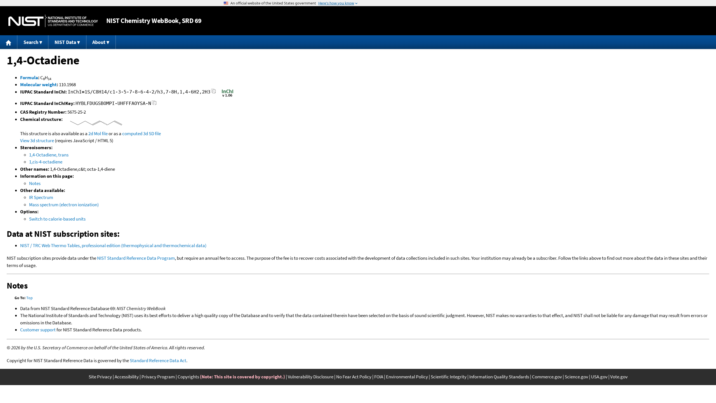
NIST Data (65, 42)
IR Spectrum (41, 197)
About (98, 42)
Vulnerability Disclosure (310, 377)
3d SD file (152, 133)
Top (29, 297)
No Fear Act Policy (353, 377)
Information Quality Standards (499, 377)
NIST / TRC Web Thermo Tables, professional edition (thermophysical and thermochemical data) (113, 245)
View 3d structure (37, 140)
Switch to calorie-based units (57, 219)
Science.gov (576, 377)
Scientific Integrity (449, 377)
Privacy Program (158, 377)
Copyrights (188, 377)
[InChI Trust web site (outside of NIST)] (227, 96)
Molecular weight (38, 84)
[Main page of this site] (8, 42)
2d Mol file (98, 133)
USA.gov (599, 377)
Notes (35, 183)
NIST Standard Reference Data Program (136, 258)
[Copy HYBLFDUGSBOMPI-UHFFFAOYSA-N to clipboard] (154, 104)
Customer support (38, 330)
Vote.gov (619, 377)
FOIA (378, 377)
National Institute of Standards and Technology (53, 21)
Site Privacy (100, 377)
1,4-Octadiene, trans (49, 155)
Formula (29, 77)
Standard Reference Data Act (158, 360)
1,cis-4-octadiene (45, 162)
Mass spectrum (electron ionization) (64, 205)
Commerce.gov (547, 377)
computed (132, 133)
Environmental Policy (407, 377)
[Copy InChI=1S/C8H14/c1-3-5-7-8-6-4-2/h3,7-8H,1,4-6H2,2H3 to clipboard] (213, 92)
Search (30, 42)
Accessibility (127, 377)
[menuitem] (8, 42)
